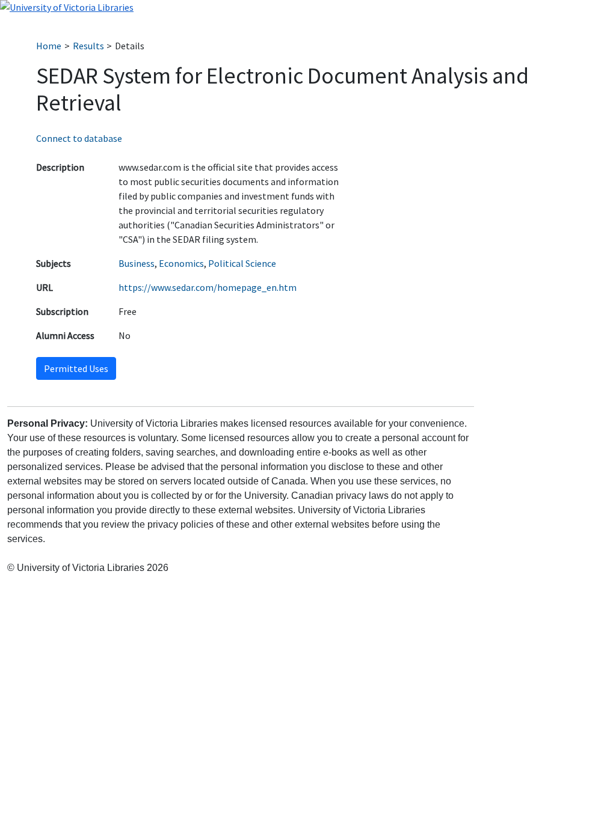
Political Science (242, 263)
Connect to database (79, 138)
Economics (181, 263)
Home (48, 46)
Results (88, 46)
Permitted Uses (76, 368)
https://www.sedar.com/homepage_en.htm (208, 287)
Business (137, 263)
